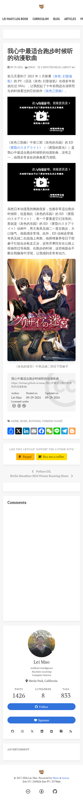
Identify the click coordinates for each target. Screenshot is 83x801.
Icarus (65, 777)
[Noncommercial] (23, 405)
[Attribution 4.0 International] (41, 792)
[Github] (12, 731)
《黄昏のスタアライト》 (25, 147)
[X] (32, 731)
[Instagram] (22, 731)
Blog (56, 19)
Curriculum (41, 19)
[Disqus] (41, 562)
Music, (24, 421)
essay (32, 67)
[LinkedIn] (42, 731)
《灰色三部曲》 (54, 91)
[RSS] (71, 731)
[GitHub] (55, 792)
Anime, (15, 421)
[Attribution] (18, 405)
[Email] (51, 731)
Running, (35, 421)
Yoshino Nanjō (52, 421)
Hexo (56, 777)
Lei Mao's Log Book (15, 19)
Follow (43, 707)
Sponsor (43, 720)
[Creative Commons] (13, 405)
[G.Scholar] (61, 731)
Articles (70, 19)
